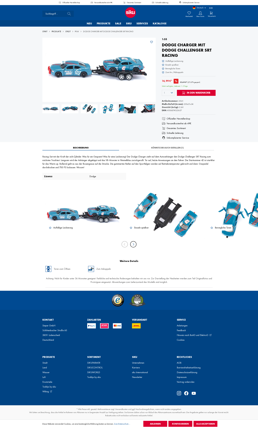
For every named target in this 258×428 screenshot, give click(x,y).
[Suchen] (68, 14)
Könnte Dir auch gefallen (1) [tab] (167, 147)
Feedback (181, 330)
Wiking (45, 391)
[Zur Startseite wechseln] (129, 12)
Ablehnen (155, 423)
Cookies (181, 339)
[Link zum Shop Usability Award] (137, 300)
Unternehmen (138, 362)
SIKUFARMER (93, 362)
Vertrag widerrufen (185, 381)
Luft (44, 377)
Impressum (182, 377)
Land (44, 367)
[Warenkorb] (211, 13)
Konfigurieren (180, 423)
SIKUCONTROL (95, 367)
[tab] (80, 147)
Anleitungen (182, 325)
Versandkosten (121, 409)
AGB (179, 362)
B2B (211, 8)
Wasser (46, 372)
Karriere (136, 367)
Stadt (44, 362)
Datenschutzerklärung (187, 372)
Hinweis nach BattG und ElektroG (193, 335)
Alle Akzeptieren (205, 423)
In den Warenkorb (198, 92)
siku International (140, 372)
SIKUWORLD (93, 372)
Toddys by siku (49, 386)
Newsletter (137, 377)
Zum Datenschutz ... (122, 423)
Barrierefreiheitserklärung (189, 367)
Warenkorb (212, 16)
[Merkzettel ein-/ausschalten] (151, 42)
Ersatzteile (47, 381)
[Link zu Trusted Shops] (118, 300)
